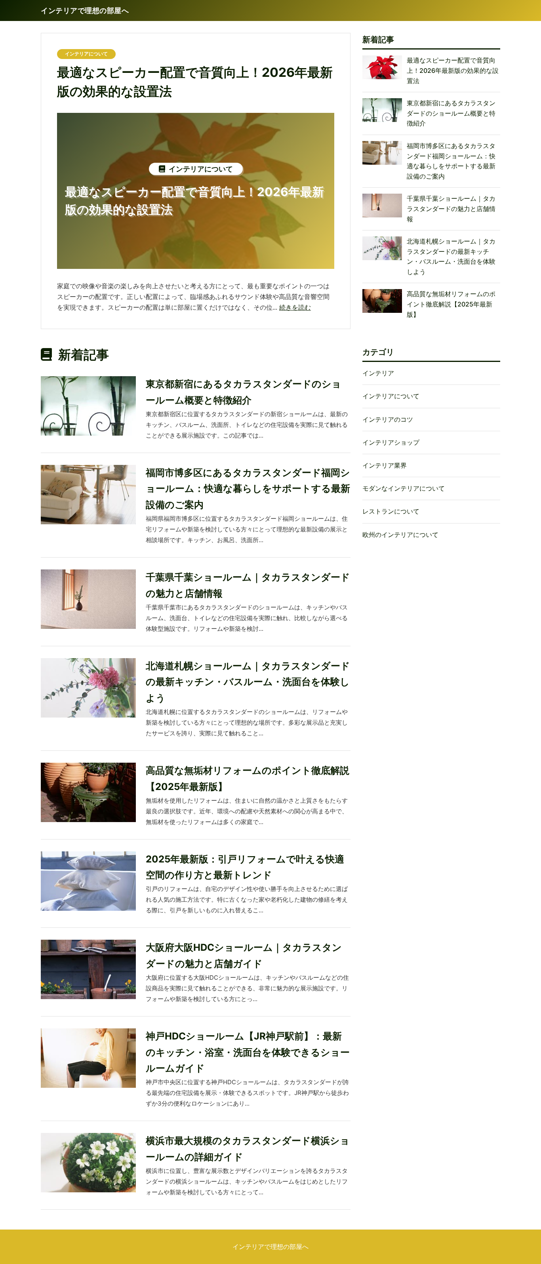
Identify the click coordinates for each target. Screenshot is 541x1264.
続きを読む (295, 307)
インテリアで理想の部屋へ (270, 1247)
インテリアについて (86, 54)
